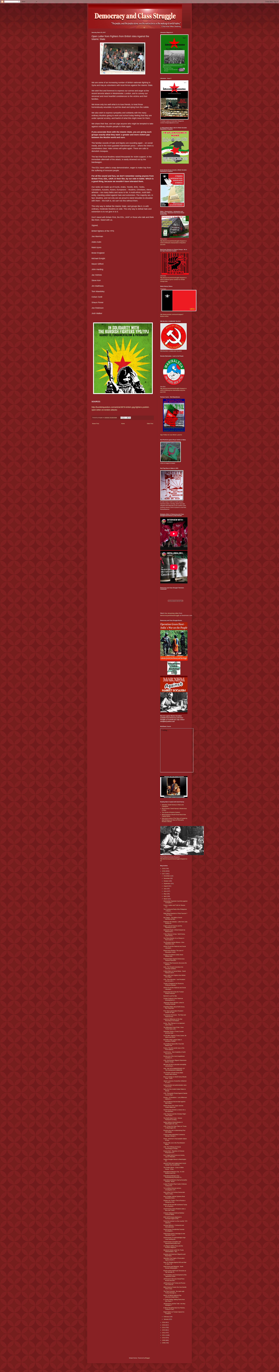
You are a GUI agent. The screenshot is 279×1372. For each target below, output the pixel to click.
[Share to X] (126, 418)
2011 (164, 1335)
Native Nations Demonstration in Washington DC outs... (173, 1123)
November (167, 878)
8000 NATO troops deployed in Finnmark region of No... (172, 1217)
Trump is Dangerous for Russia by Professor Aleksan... (173, 984)
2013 (164, 1330)
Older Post (150, 423)
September (167, 883)
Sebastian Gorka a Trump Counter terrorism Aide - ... (173, 1032)
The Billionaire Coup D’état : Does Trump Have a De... (173, 1028)
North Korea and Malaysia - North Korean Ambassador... (173, 1267)
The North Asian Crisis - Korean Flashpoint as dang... (172, 1118)
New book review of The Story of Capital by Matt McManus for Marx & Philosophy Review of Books (174, 820)
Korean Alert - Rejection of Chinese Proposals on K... (173, 1151)
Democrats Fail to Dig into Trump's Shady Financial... (173, 992)
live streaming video (172, 613)
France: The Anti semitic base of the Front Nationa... (173, 1048)
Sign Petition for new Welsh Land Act (171, 435)
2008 (164, 1343)
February (166, 1316)
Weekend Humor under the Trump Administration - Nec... (173, 1250)
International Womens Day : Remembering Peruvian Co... (172, 1176)
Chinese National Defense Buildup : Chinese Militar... (174, 1213)
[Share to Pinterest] (130, 418)
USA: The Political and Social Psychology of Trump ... (172, 1147)
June (165, 891)
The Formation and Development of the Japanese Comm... (175, 1275)
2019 (164, 868)
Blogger (147, 1358)
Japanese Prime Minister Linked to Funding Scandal (173, 1003)
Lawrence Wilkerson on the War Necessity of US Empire (172, 1019)
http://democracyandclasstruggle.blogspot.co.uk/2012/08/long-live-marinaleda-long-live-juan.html (173, 390)
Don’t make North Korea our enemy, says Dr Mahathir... (174, 1156)
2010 (164, 1337)
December (167, 876)
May (165, 894)
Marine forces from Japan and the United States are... (173, 1106)
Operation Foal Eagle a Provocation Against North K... (174, 1259)
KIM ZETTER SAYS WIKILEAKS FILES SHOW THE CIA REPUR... (174, 1164)
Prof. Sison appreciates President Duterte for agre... (173, 1011)
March (166, 899)
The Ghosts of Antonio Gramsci (171, 812)
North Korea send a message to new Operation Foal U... (174, 1234)
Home (123, 423)
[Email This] (121, 418)
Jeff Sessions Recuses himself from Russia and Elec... (173, 1279)
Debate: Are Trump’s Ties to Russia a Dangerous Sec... (174, 1201)
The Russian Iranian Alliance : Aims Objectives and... (173, 943)
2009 (164, 1340)
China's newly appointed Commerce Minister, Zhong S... (174, 1135)
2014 (164, 1327)
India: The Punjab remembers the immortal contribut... (173, 967)
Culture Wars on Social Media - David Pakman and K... (174, 971)
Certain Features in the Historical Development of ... (173, 999)
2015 (164, 1325)
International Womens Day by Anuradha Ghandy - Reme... (175, 1180)
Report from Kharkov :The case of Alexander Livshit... (173, 951)
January (166, 1319)
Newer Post (95, 423)
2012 (164, 1332)
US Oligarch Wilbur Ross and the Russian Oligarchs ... (173, 1246)
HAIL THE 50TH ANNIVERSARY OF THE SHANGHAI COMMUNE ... (174, 1069)
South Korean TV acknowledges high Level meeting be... (174, 1238)
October (166, 881)
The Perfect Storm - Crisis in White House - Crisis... (173, 1168)
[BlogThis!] (123, 418)
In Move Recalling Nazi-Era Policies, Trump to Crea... (174, 1308)
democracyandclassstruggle (169, 615)
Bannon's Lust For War (170, 996)
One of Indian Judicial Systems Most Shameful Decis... (174, 1197)
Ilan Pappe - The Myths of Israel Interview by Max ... (172, 918)
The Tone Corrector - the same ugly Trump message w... (173, 1292)
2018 (164, 871)
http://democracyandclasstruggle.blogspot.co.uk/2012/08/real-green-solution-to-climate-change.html (173, 279)
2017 (164, 873)
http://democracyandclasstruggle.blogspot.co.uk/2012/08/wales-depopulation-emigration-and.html (173, 242)
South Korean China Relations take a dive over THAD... (174, 1209)
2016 (164, 1322)
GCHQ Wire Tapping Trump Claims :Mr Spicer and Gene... (174, 1036)
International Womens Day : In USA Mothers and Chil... (173, 1172)
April (165, 896)
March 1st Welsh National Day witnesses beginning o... (172, 1296)
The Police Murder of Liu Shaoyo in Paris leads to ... (173, 939)
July (165, 888)
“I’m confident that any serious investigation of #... (172, 1188)
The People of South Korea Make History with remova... (173, 1073)
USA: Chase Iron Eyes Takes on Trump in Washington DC (174, 1127)
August (166, 886)
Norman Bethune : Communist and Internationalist (173, 1226)
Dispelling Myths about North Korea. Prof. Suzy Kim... (174, 1007)
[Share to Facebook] (128, 418)
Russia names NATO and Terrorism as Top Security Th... (174, 1271)
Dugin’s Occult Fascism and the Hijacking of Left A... (172, 926)
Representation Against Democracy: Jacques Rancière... (174, 959)
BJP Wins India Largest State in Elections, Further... (172, 1040)
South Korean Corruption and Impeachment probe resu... (172, 1242)
